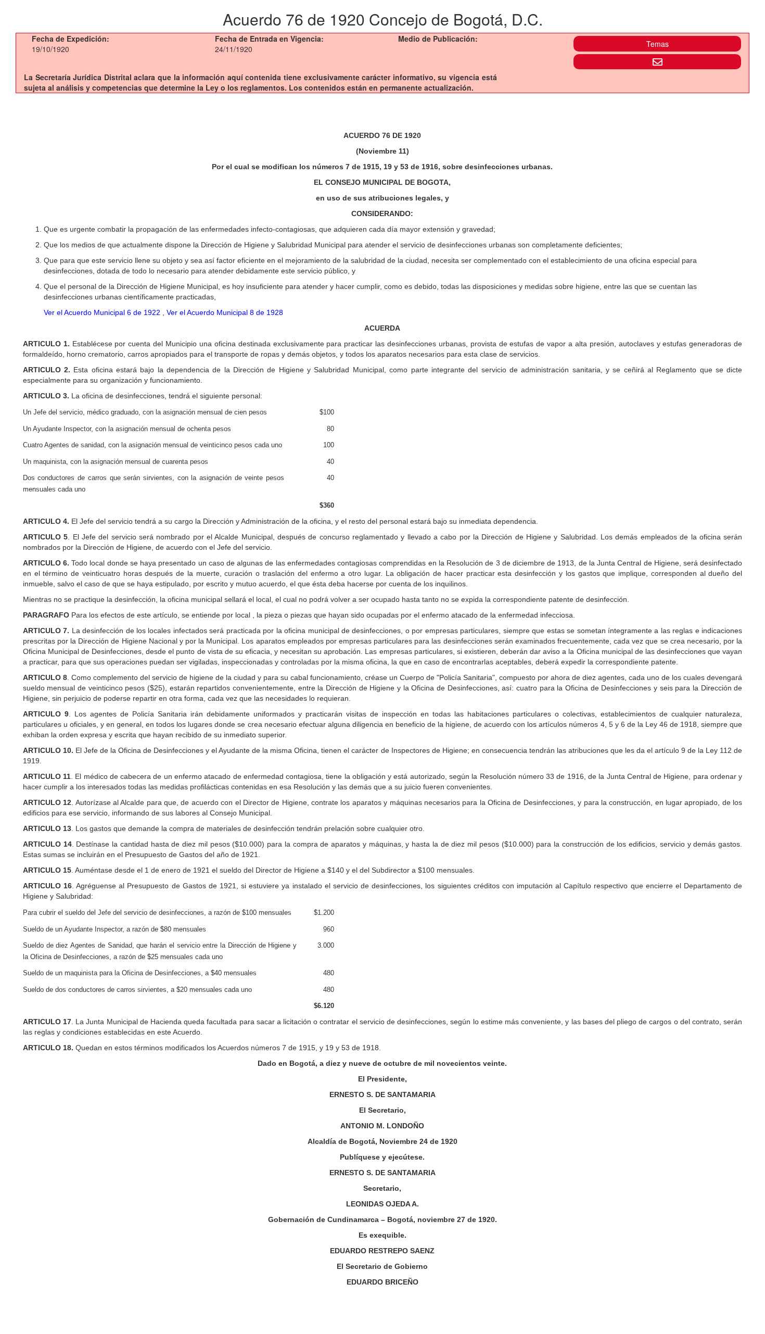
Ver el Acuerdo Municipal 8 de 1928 (225, 312)
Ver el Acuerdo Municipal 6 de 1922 (103, 312)
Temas (657, 44)
